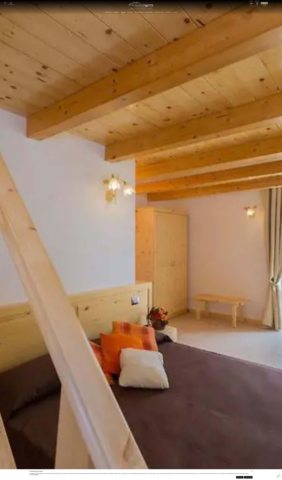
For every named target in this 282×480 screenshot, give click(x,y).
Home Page (108, 12)
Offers (175, 12)
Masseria (116, 12)
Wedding (130, 12)
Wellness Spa (139, 12)
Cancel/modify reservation (264, 5)
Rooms (123, 12)
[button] (278, 476)
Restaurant (148, 12)
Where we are (159, 12)
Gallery (168, 12)
